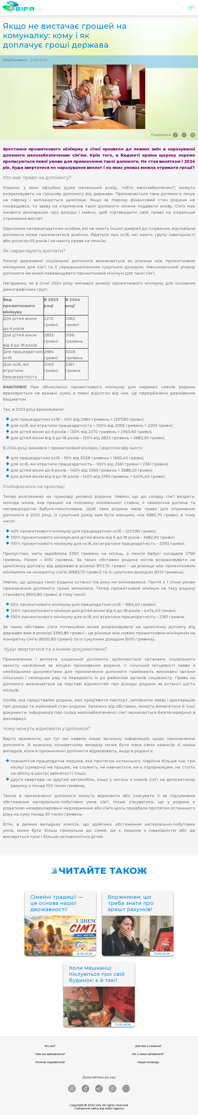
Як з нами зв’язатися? (148, 1054)
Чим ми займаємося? (50, 1054)
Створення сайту (86, 1108)
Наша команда (148, 1062)
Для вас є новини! (148, 1046)
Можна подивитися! (50, 1062)
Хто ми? (49, 1046)
